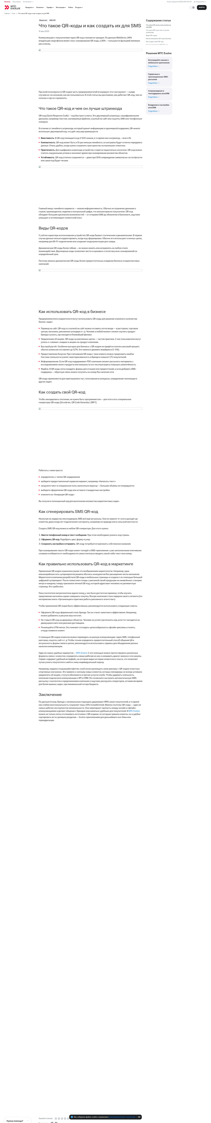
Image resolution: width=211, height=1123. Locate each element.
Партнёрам (17, 2)
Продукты (29, 7)
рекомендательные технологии (122, 1117)
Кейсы (70, 7)
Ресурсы (78, 7)
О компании (27, 2)
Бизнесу (7, 2)
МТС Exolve (81, 653)
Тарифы (49, 7)
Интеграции (60, 7)
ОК (139, 1117)
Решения (39, 7)
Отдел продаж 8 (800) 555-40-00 (179, 2)
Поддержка (200, 2)
